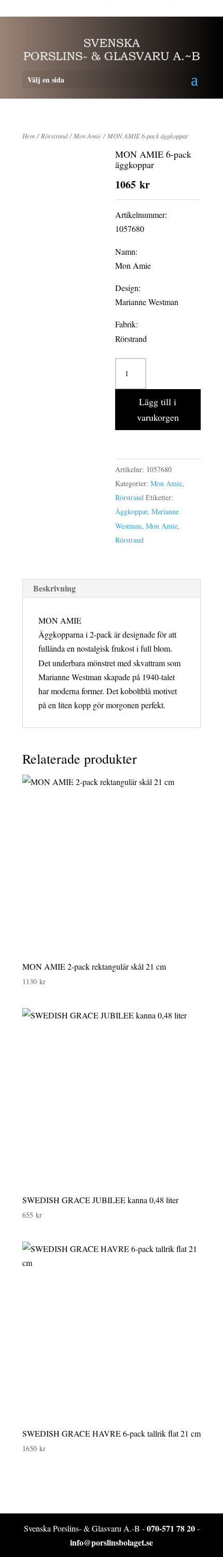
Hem (28, 135)
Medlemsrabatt (179, 7)
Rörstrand (54, 135)
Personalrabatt (127, 7)
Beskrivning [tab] (54, 588)
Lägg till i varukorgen (158, 409)
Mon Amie (87, 135)
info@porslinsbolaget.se (111, 1542)
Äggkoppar (131, 511)
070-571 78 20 (171, 1528)
